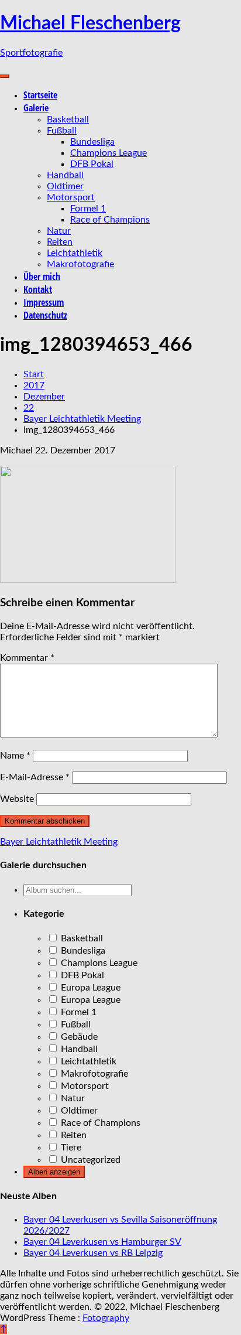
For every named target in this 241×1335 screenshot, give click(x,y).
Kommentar (27, 658)
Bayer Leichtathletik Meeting (59, 841)
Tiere (69, 1147)
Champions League (108, 153)
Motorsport (71, 197)
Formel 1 (88, 208)
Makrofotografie (80, 264)
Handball (65, 175)
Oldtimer (65, 186)
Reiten (60, 242)
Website (17, 799)
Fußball (62, 130)
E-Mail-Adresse (35, 777)
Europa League (89, 987)
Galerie (36, 107)
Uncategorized (89, 1160)
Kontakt (37, 289)
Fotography (105, 1318)
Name (15, 755)
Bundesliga (92, 141)
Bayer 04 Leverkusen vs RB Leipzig (93, 1253)
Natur (59, 230)
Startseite (40, 94)
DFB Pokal (91, 164)
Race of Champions (110, 219)
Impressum (43, 302)
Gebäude (78, 1037)
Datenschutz (45, 315)
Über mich (41, 276)
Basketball (68, 119)
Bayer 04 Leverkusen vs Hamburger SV (102, 1242)
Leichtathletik (74, 253)
